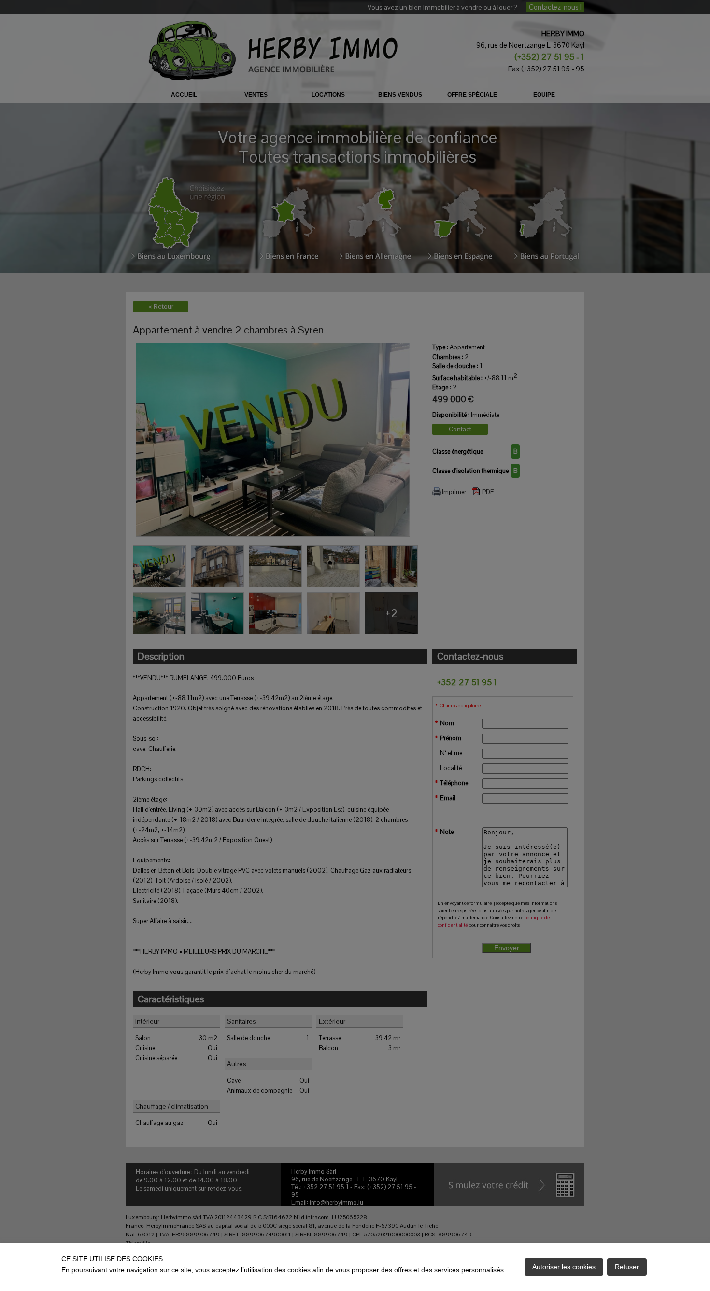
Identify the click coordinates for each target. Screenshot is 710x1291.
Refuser (627, 1267)
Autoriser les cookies (564, 1267)
